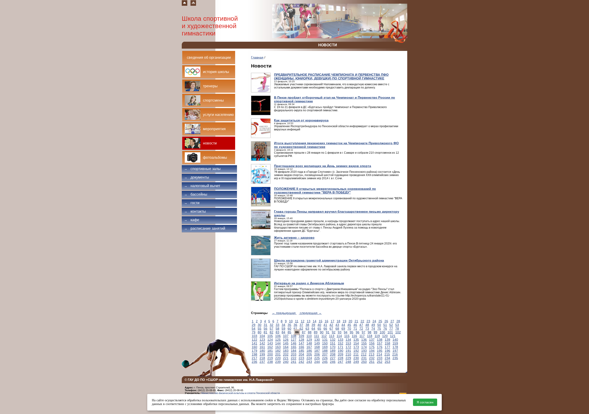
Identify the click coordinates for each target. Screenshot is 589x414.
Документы (196, 177)
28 (398, 321)
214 (379, 354)
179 (254, 350)
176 (379, 347)
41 (325, 325)
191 (348, 350)
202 (286, 354)
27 (392, 321)
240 (286, 362)
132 (332, 339)
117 (362, 336)
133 (340, 339)
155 (364, 343)
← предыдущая (284, 313)
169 (325, 347)
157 (379, 343)
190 (340, 350)
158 (387, 343)
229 (348, 358)
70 (349, 328)
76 (385, 328)
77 (391, 328)
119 (377, 336)
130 (317, 339)
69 (343, 328)
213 (371, 354)
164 (286, 347)
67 (331, 328)
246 (332, 362)
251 (372, 362)
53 (397, 325)
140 (395, 339)
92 (333, 332)
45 (349, 325)
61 (295, 328)
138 (379, 339)
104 (262, 336)
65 (319, 328)
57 (271, 328)
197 (395, 350)
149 (317, 343)
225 (317, 358)
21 (356, 321)
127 (293, 339)
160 (254, 347)
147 (301, 343)
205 (309, 354)
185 (301, 350)
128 (301, 339)
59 (283, 328)
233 (379, 358)
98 (369, 332)
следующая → (310, 313)
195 (379, 350)
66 (325, 328)
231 (364, 358)
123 (262, 339)
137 (372, 339)
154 (356, 343)
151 (332, 343)
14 (314, 321)
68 (337, 328)
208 (332, 354)
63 (307, 328)
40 (319, 325)
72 (361, 328)
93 (339, 332)
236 (254, 362)
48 (367, 325)
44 (343, 325)
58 (277, 328)
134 (348, 339)
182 (278, 350)
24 (374, 321)
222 (293, 358)
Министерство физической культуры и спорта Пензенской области (240, 393)
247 (340, 362)
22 (362, 321)
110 (309, 336)
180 (262, 350)
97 (363, 332)
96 (357, 332)
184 (293, 350)
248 (348, 362)
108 (293, 336)
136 (364, 339)
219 (270, 358)
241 (293, 362)
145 (286, 343)
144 (278, 343)
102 (398, 332)
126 (286, 339)
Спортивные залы (202, 169)
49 (373, 325)
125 (278, 339)
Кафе (191, 220)
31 (265, 325)
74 (373, 328)
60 (289, 328)
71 (355, 328)
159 (395, 343)
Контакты (195, 211)
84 (283, 332)
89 (316, 332)
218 (262, 358)
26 (386, 321)
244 (317, 362)
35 (289, 325)
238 (270, 362)
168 (317, 347)
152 (340, 343)
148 (309, 343)
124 (270, 339)
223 (301, 358)
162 (270, 347)
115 (346, 336)
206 (317, 354)
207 (325, 354)
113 (331, 336)
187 (317, 350)
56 (265, 328)
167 (309, 347)
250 (364, 362)
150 (325, 343)
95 (351, 332)
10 (291, 321)
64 (313, 328)
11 (296, 321)
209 (340, 354)
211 (356, 354)
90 (321, 332)
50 (379, 325)
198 (254, 354)
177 (387, 347)
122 (254, 339)
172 (348, 347)
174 (364, 347)
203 (293, 354)
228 (340, 358)
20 (350, 321)
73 (367, 328)
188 (325, 350)
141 (254, 343)
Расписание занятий (204, 228)
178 (395, 347)
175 (372, 347)
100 (382, 332)
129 (309, 339)
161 (262, 347)
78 (397, 328)
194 (372, 350)
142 (262, 343)
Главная (257, 57)
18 (338, 321)
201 (278, 354)
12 (302, 321)
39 (313, 325)
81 (265, 332)
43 (337, 325)
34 (283, 325)
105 (270, 336)
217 (254, 358)
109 (301, 336)
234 (387, 358)
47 (361, 325)
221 (286, 358)
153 (348, 343)
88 (310, 332)
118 (369, 336)
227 (332, 358)
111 (316, 336)
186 (309, 350)
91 (327, 332)
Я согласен (425, 402)
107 (286, 336)
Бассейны (195, 194)
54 (253, 328)
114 (339, 336)
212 (364, 354)
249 (356, 362)
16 (326, 321)
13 (308, 321)
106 (278, 336)
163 (278, 347)
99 (375, 332)
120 (385, 336)
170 (332, 347)
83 (277, 332)
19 (344, 321)
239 (278, 362)
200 (270, 354)
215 (387, 354)
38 (307, 325)
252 (379, 362)
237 (262, 362)
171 (340, 347)
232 (372, 358)
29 (253, 325)
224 (309, 358)
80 (259, 332)
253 (387, 362)
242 (301, 362)
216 (395, 354)
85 (289, 332)
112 (324, 336)
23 (368, 321)
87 (304, 332)
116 (354, 336)
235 (395, 358)
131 (325, 339)
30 (259, 325)
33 (277, 325)
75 (379, 328)
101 (390, 332)
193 (364, 350)
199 (262, 354)
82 (271, 332)
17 (332, 321)
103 (254, 336)
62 (301, 328)
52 (391, 325)
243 (309, 362)
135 (356, 339)
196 (387, 350)
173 (356, 347)
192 (356, 350)
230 (356, 358)
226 (325, 358)
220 (278, 358)
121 (393, 336)
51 (385, 325)
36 (295, 325)
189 (332, 350)
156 (372, 343)
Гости (191, 203)
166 (301, 347)
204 (301, 354)
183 (286, 350)
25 (380, 321)
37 (301, 325)
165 (293, 347)
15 (320, 321)
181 (270, 350)
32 (271, 325)
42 (331, 325)
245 (325, 362)
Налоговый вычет (202, 186)
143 (270, 343)
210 (348, 354)
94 (345, 332)
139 (387, 339)
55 (259, 328)
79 (253, 332)
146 (293, 343)
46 (355, 325)
